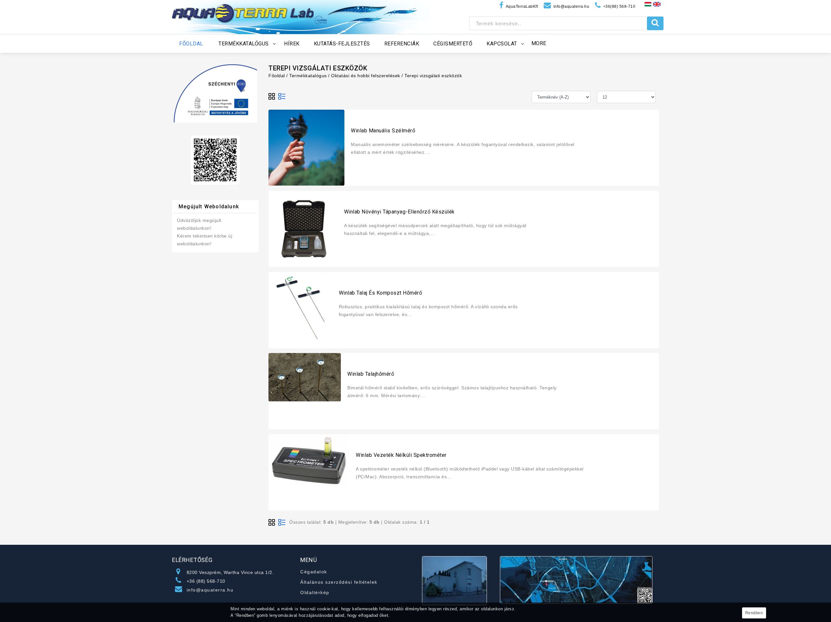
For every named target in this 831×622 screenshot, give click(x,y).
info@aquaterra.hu (210, 589)
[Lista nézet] (281, 96)
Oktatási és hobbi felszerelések (365, 75)
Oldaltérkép (314, 592)
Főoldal (276, 75)
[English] (657, 3)
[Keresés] (655, 23)
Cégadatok (313, 571)
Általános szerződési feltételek (339, 582)
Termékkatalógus (308, 75)
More (538, 43)
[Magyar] (647, 3)
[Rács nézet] (272, 96)
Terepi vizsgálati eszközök (433, 75)
